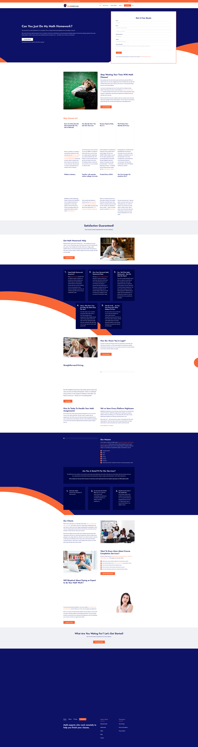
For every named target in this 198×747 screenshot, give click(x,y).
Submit (119, 52)
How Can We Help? (119, 44)
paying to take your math (118, 563)
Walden (94, 202)
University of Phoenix (91, 203)
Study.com (95, 209)
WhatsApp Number (119, 34)
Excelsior (84, 203)
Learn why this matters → (109, 169)
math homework (74, 276)
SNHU (90, 202)
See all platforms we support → (107, 425)
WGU (83, 205)
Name (117, 20)
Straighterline (89, 209)
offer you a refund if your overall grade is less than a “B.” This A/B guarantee (72, 156)
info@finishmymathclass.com (74, 1)
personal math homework (102, 276)
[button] (132, 5)
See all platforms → (71, 210)
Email (117, 25)
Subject (117, 39)
